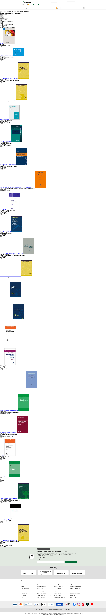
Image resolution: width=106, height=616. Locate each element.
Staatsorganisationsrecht (4, 209)
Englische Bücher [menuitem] (28, 8)
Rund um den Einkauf (58, 581)
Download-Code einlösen (59, 590)
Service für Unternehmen (42, 593)
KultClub (71, 599)
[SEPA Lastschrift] (28, 604)
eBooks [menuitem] (46, 8)
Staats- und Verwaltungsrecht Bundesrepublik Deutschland (10, 276)
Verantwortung (24, 591)
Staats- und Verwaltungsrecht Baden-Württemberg (9, 540)
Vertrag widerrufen (53, 577)
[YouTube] (92, 604)
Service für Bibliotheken (42, 591)
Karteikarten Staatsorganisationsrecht (6, 55)
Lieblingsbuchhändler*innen (75, 586)
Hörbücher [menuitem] (53, 8)
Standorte (23, 590)
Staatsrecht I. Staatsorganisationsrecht (6, 318)
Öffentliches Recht (19, 11)
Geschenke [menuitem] (82, 8)
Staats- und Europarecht (4, 476)
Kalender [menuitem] (74, 8)
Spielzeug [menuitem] (63, 8)
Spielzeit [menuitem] (58, 8)
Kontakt (39, 584)
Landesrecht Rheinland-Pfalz (5, 519)
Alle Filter (1, 23)
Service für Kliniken (41, 597)
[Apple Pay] (43, 604)
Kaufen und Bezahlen (58, 584)
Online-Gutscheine (57, 588)
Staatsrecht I (2, 364)
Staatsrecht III (2, 341)
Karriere (23, 584)
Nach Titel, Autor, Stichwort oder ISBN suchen (59, 1)
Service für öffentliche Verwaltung (44, 595)
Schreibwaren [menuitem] (69, 8)
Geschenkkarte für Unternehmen (76, 591)
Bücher (3, 11)
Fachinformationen (25, 588)
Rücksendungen (40, 588)
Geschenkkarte (73, 590)
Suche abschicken (54, 2)
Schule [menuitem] (34, 8)
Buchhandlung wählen (9, 24)
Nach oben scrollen (3, 546)
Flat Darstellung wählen (11, 27)
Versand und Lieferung (58, 586)
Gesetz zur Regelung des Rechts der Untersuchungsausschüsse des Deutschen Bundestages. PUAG (17, 187)
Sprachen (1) (2, 16)
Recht (13, 11)
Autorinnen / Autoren (3, 19)
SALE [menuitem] (78, 8)
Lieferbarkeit (2, 18)
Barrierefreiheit (24, 593)
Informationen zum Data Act (59, 597)
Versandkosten (61, 614)
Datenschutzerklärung (58, 595)
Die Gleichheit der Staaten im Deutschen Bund (8, 432)
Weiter (84, 8)
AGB (22, 597)
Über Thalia (23, 581)
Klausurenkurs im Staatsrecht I (5, 231)
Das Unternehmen (24, 583)
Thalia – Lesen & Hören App (75, 584)
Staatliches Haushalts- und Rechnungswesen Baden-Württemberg (11, 253)
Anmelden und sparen (70, 562)
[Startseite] (0, 11)
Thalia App (72, 583)
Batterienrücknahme (41, 586)
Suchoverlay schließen (71, 1)
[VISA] (15, 604)
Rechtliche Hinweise (41, 557)
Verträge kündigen (57, 593)
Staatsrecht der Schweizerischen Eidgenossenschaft (9, 410)
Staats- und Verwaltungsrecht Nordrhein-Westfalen (9, 78)
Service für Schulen (41, 590)
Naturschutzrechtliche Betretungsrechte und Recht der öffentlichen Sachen (13, 387)
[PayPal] (51, 604)
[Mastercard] (20, 604)
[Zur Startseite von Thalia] (26, 2)
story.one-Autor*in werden (75, 588)
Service (39, 581)
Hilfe (38, 583)
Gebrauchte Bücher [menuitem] (40, 8)
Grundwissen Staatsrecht (4, 119)
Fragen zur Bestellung (58, 583)
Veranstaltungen (73, 597)
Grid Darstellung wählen (4, 27)
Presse (22, 586)
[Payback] (59, 604)
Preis (1, 17)
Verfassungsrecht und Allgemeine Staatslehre (8, 164)
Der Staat (1, 43)
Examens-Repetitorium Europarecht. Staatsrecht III (9, 498)
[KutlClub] (68, 604)
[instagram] (78, 604)
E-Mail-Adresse (40, 559)
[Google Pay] (36, 604)
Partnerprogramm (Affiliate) (75, 593)
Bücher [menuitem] (23, 8)
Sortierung (1, 15)
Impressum (23, 595)
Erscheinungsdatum (3, 21)
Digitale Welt (72, 595)
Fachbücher (8, 11)
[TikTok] (87, 604)
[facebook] (74, 604)
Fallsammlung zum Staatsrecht (5, 141)
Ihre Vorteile (72, 581)
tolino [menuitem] (50, 8)
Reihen (1, 20)
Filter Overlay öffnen (3, 14)
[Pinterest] (83, 604)
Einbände (1, 22)
